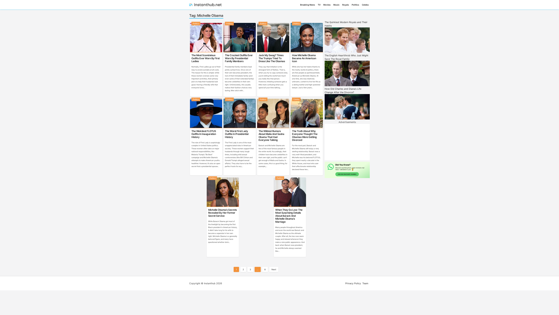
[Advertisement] (347, 142)
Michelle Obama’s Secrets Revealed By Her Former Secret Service (222, 212)
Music (336, 5)
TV (319, 5)
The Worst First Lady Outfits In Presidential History (236, 134)
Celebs (365, 5)
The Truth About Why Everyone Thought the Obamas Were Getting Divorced (304, 135)
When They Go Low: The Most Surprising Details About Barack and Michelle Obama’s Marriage (289, 215)
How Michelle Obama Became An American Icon (304, 58)
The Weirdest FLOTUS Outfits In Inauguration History (203, 134)
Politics (355, 5)
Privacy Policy (353, 283)
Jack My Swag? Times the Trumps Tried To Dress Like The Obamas (272, 58)
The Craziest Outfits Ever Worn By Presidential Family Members (239, 58)
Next (273, 269)
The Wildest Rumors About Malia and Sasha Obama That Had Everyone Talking (271, 135)
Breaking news (307, 5)
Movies (327, 5)
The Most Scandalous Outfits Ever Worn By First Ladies (205, 58)
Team (365, 283)
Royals (345, 5)
